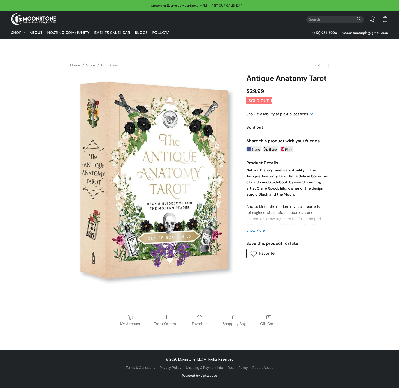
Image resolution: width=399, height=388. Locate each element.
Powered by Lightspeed (199, 375)
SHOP (17, 33)
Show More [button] (255, 230)
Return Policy (238, 368)
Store (90, 65)
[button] (33, 19)
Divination (109, 65)
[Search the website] (358, 19)
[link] (229, 5)
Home (75, 65)
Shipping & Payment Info (204, 368)
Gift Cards (269, 323)
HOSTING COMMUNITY (68, 33)
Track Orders (165, 323)
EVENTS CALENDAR (112, 33)
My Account (130, 323)
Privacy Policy (170, 368)
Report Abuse (262, 368)
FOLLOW (160, 33)
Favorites (199, 323)
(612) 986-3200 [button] (324, 33)
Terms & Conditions (140, 368)
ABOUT (36, 33)
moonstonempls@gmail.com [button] (365, 33)
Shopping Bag (234, 323)
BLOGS (141, 33)
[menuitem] (319, 65)
